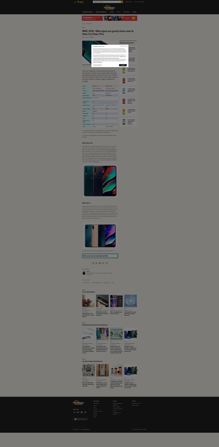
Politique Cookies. (122, 56)
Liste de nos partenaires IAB (97, 62)
